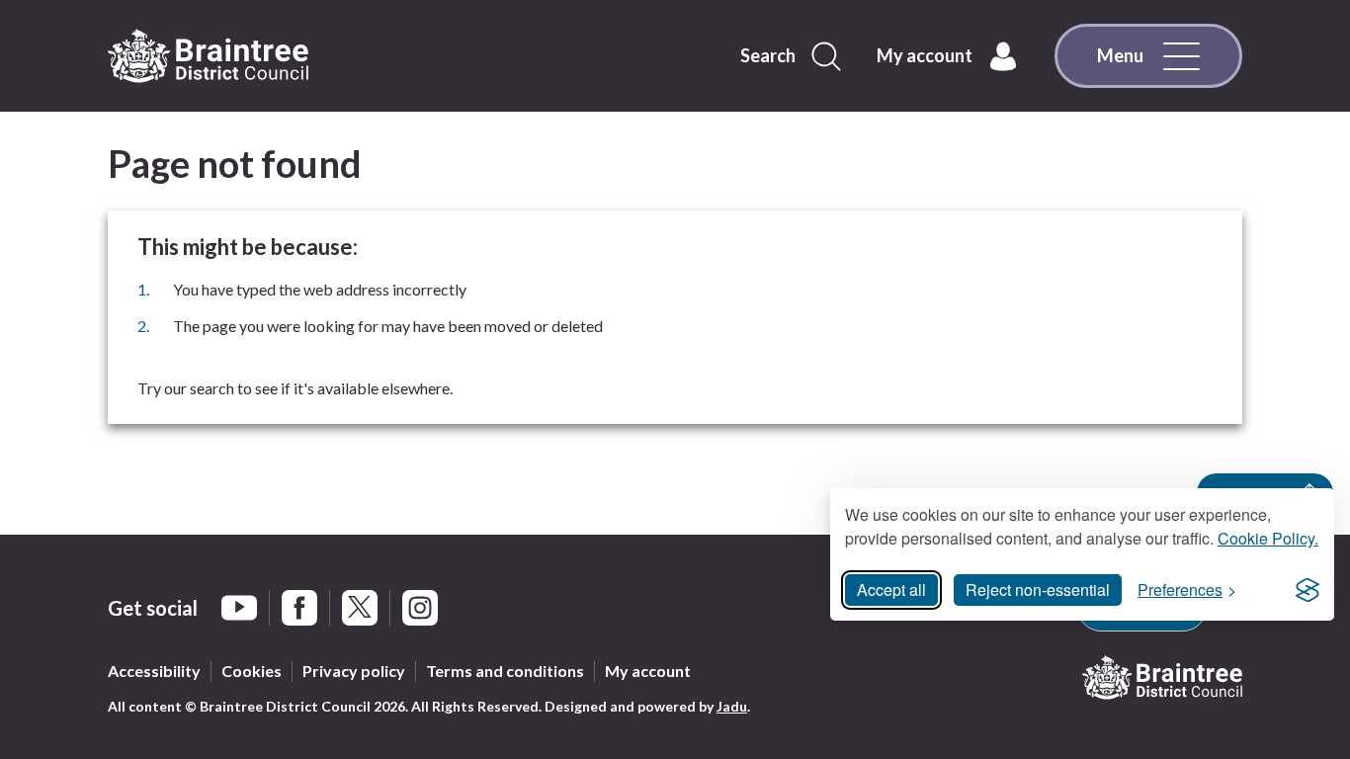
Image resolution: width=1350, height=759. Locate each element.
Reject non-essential (1038, 589)
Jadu (732, 706)
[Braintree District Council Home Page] (208, 56)
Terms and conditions (505, 670)
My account (648, 670)
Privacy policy (353, 670)
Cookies (251, 670)
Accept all (891, 589)
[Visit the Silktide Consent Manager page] (1307, 590)
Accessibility (154, 670)
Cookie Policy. (1268, 538)
